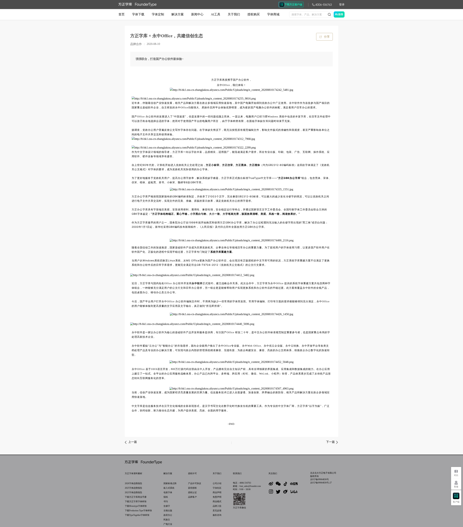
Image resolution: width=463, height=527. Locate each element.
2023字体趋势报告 (133, 492)
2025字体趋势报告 (133, 488)
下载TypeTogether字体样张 (137, 515)
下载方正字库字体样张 (135, 501)
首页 (121, 14)
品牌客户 (192, 497)
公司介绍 (217, 483)
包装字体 (167, 492)
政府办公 (167, 515)
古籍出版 (167, 510)
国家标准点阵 (170, 483)
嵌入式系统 (168, 488)
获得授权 (192, 488)
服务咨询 (217, 515)
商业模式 (217, 501)
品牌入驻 (217, 506)
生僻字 (166, 506)
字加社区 (217, 488)
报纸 (165, 497)
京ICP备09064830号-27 (321, 482)
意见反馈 (217, 510)
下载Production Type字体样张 (138, 510)
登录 (342, 4)
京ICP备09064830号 (319, 479)
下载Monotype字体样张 (136, 506)
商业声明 (217, 492)
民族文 (166, 519)
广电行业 (167, 524)
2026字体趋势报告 (133, 483)
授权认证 (192, 492)
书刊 (165, 501)
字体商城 (273, 14)
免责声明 (217, 497)
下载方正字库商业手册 (135, 497)
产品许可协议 (194, 483)
